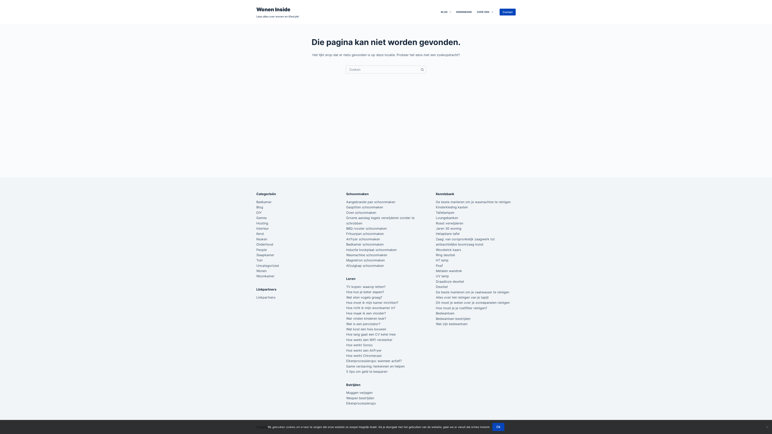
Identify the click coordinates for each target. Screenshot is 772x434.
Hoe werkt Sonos (359, 345)
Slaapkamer (265, 255)
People (261, 250)
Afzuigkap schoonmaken (365, 266)
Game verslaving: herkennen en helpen (375, 366)
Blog (444, 11)
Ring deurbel (445, 255)
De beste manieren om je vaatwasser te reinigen (472, 292)
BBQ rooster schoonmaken (366, 228)
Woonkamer (265, 276)
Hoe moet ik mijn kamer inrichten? (372, 303)
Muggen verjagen (359, 393)
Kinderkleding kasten (452, 207)
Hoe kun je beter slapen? (365, 292)
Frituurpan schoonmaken (365, 234)
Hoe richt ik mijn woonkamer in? (370, 308)
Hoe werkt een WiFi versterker (369, 340)
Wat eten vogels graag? (364, 297)
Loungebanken (447, 218)
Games (261, 218)
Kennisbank (464, 11)
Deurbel (442, 287)
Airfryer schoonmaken (363, 239)
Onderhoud (264, 244)
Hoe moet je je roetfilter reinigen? (461, 308)
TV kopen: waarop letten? (365, 287)
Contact (508, 12)
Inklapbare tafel (448, 234)
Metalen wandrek (449, 271)
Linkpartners (265, 297)
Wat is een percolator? (363, 324)
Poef (439, 266)
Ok (498, 427)
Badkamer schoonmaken (365, 244)
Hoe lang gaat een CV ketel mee (371, 334)
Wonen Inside (273, 9)
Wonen (261, 271)
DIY (259, 213)
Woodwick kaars (448, 250)
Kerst (260, 234)
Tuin (259, 260)
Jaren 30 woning (448, 228)
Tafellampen (445, 213)
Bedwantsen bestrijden (453, 319)
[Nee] (767, 427)
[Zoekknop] (422, 69)
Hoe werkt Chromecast (364, 356)
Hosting (262, 223)
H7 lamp (442, 260)
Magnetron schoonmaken (365, 260)
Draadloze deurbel (450, 281)
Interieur (262, 228)
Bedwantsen (445, 313)
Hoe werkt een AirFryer (364, 350)
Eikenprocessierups (361, 403)
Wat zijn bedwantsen (451, 324)
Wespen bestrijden (360, 398)
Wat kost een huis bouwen (366, 329)
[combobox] (382, 70)
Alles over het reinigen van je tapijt (462, 297)
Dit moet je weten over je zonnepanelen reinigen (473, 303)
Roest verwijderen (449, 223)
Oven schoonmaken (361, 213)
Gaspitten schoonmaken (364, 207)
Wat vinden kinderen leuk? (366, 318)
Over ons (483, 11)
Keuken (261, 239)
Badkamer (264, 202)
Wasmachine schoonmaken (366, 255)
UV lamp (442, 276)
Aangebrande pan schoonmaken (370, 202)
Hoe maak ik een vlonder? (366, 313)
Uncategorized (267, 266)
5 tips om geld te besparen (366, 372)
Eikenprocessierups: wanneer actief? (374, 361)
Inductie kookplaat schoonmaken (371, 250)
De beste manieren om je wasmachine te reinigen (473, 202)
